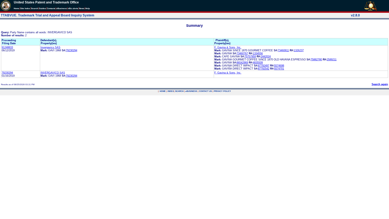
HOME (163, 91)
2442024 (266, 56)
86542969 (242, 62)
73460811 (283, 50)
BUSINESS (191, 91)
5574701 (279, 68)
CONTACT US (205, 91)
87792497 (263, 65)
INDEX (171, 91)
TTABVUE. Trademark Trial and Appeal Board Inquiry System (47, 15)
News (81, 8)
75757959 (250, 56)
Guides (42, 8)
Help (87, 8)
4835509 (258, 62)
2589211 (332, 59)
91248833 (7, 47)
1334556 (258, 53)
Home (16, 8)
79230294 (71, 50)
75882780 (316, 59)
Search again (380, 84)
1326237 (299, 50)
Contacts (51, 8)
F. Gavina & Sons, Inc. (227, 47)
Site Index (25, 8)
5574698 (279, 65)
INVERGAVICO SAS (53, 72)
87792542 (263, 68)
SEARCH (179, 91)
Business (61, 8)
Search (34, 8)
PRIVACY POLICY (222, 91)
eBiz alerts (73, 8)
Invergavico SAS (50, 47)
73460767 (242, 53)
